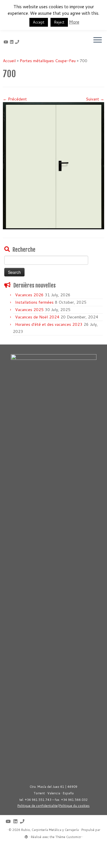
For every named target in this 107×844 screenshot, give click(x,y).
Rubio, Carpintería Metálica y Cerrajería (50, 830)
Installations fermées (34, 302)
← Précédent (15, 99)
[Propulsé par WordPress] (26, 836)
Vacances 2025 (29, 309)
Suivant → (95, 99)
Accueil (9, 61)
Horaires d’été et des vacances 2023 (48, 324)
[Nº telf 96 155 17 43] (18, 42)
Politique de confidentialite (37, 805)
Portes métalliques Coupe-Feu (48, 61)
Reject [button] (59, 22)
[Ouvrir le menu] (97, 40)
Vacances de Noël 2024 (37, 317)
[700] (53, 165)
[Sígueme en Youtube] (7, 42)
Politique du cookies (74, 805)
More (74, 22)
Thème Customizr (68, 837)
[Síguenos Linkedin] (12, 42)
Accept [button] (39, 22)
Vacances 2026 (29, 295)
